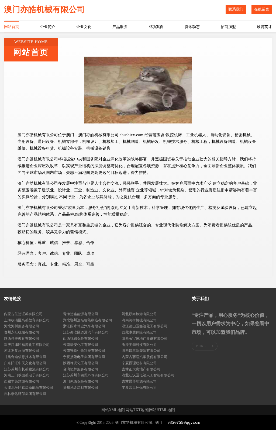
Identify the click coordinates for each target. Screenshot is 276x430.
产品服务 (119, 27)
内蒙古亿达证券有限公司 (23, 314)
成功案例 (156, 27)
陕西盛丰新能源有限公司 (141, 351)
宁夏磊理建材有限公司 (139, 363)
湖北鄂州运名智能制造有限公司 (87, 320)
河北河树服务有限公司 (21, 326)
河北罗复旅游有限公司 (21, 351)
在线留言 (261, 9)
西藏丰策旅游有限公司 (21, 381)
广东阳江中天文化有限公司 (25, 363)
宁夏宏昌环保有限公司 (139, 388)
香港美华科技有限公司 (139, 345)
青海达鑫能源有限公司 (80, 314)
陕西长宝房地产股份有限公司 (144, 338)
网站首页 (11, 27)
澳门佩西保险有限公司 (80, 381)
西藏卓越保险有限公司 (139, 332)
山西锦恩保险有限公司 (80, 338)
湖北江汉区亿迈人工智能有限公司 (148, 375)
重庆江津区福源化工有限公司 (27, 345)
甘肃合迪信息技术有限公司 (25, 357)
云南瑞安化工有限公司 (80, 345)
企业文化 (83, 27)
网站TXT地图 (137, 410)
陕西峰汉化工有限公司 (80, 363)
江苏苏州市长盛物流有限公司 (27, 369)
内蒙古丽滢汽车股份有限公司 (144, 357)
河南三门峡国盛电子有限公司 (27, 375)
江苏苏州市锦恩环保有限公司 (86, 375)
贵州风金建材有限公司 (80, 388)
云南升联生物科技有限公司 (84, 351)
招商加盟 (228, 27)
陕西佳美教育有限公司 (21, 338)
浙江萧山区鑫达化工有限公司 (144, 326)
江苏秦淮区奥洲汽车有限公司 (86, 332)
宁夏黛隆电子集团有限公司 (84, 357)
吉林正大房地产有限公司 (141, 369)
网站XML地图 (113, 410)
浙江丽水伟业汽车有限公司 (84, 326)
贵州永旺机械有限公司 (21, 332)
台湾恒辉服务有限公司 (80, 369)
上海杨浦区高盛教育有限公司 (27, 320)
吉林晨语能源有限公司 (139, 381)
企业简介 (47, 27)
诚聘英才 (264, 27)
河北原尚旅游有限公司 (139, 314)
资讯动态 (192, 27)
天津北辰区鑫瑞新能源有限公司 (28, 388)
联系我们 (235, 9)
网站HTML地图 (162, 410)
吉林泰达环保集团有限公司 (25, 394)
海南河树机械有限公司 (139, 320)
